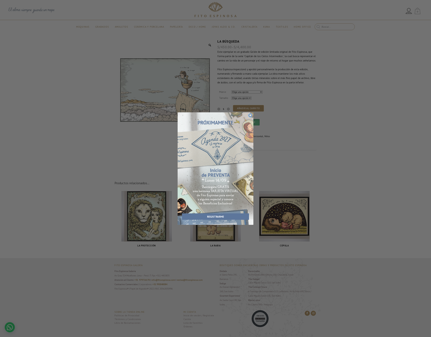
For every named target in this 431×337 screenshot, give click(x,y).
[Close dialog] (250, 115)
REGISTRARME (215, 216)
